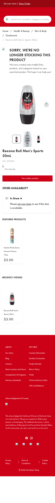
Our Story (9, 353)
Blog (7, 358)
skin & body (41, 31)
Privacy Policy (8, 462)
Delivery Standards (13, 380)
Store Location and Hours (15, 369)
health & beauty (22, 31)
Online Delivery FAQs (38, 380)
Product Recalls (35, 363)
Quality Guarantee (37, 358)
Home (5, 31)
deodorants (11, 35)
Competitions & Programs (15, 374)
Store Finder (24, 3)
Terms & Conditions (26, 462)
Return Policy (34, 369)
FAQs (31, 374)
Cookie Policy (45, 462)
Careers (8, 363)
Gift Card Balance (36, 385)
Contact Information (37, 353)
